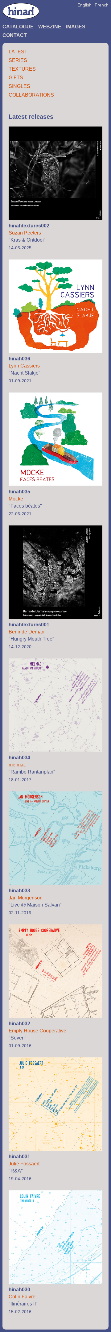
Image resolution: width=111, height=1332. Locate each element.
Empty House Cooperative (37, 1030)
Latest (18, 51)
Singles (19, 86)
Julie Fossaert (24, 1163)
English (84, 4)
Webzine (49, 26)
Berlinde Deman (26, 631)
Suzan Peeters (25, 232)
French (102, 4)
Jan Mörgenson (26, 897)
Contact (14, 35)
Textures (22, 69)
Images (75, 26)
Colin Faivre (22, 1296)
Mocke (16, 498)
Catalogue (18, 26)
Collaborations (31, 95)
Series (18, 60)
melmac (17, 764)
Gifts (16, 77)
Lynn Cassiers (24, 365)
